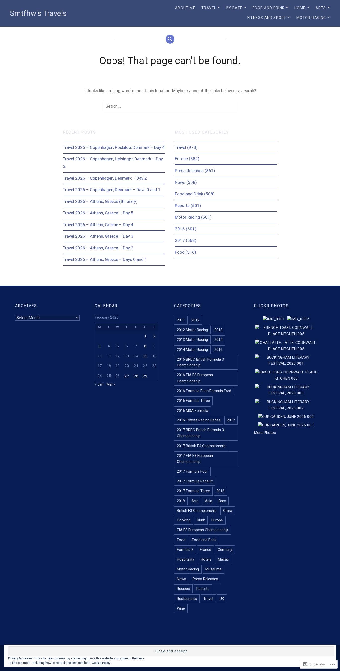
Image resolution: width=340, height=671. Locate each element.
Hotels (206, 559)
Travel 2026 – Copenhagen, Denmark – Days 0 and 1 (112, 189)
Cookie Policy (101, 663)
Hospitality (185, 559)
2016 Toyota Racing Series (199, 420)
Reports (182, 205)
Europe (181, 158)
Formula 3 (185, 549)
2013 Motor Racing (192, 339)
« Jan (99, 384)
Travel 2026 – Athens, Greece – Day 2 (98, 247)
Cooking (183, 520)
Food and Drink (268, 8)
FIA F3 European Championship (202, 530)
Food (180, 252)
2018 (220, 491)
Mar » (110, 384)
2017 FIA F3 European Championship (195, 458)
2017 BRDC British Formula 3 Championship (200, 433)
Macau (223, 559)
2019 (181, 501)
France (205, 549)
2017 (180, 240)
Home (300, 8)
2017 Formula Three (193, 491)
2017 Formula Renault (195, 481)
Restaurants (187, 598)
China (227, 510)
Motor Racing (311, 18)
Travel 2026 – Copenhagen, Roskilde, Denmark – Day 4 (114, 147)
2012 (195, 320)
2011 (181, 320)
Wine (181, 608)
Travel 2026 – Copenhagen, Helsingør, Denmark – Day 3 (113, 162)
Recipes (183, 588)
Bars (222, 501)
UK (222, 598)
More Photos (265, 432)
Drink (201, 520)
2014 (218, 339)
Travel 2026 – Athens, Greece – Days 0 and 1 (105, 259)
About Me (185, 8)
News (180, 182)
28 (136, 376)
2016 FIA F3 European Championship (195, 378)
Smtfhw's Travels (38, 13)
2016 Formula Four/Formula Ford (204, 391)
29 (145, 376)
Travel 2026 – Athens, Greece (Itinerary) (100, 201)
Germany (225, 549)
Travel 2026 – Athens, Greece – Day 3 (98, 236)
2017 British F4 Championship (201, 446)
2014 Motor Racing (192, 349)
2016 (180, 228)
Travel (208, 8)
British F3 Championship (197, 510)
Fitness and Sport (266, 18)
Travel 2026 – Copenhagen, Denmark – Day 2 (105, 178)
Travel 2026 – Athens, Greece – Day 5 (98, 212)
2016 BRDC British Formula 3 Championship (200, 362)
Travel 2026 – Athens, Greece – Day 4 (98, 224)
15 (145, 356)
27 (127, 376)
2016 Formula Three (193, 400)
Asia (208, 501)
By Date (234, 8)
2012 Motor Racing (192, 330)
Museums (213, 569)
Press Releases (189, 170)
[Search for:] (170, 106)
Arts (321, 8)
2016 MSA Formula (192, 410)
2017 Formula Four (192, 471)
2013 (218, 330)
